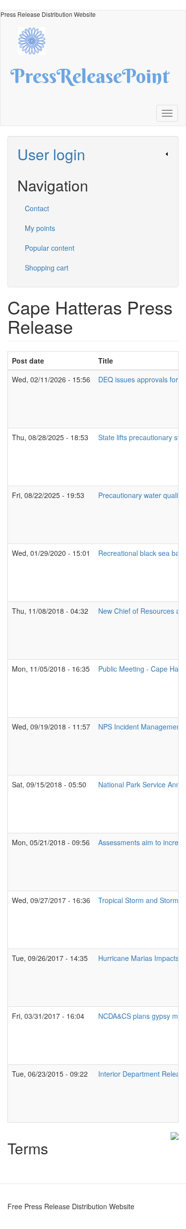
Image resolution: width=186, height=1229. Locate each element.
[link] (93, 154)
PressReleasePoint (89, 79)
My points (40, 228)
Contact (37, 208)
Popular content (49, 248)
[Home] (36, 40)
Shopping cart (46, 268)
